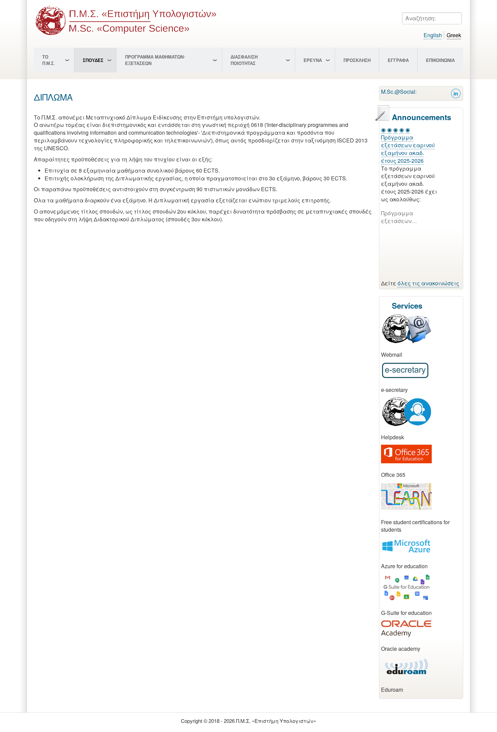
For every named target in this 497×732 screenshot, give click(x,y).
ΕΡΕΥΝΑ (313, 60)
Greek (454, 35)
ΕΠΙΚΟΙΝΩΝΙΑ (440, 60)
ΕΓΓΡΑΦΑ (398, 60)
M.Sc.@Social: (399, 91)
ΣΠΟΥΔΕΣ (93, 60)
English (433, 35)
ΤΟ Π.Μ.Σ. (48, 60)
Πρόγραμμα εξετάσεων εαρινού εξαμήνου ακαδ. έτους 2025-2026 (408, 148)
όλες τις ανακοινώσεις (428, 283)
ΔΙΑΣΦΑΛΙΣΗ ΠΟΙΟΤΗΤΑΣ (244, 60)
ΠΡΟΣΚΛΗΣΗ (357, 60)
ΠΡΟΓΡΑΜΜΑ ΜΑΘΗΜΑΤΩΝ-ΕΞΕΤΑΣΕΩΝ (155, 60)
